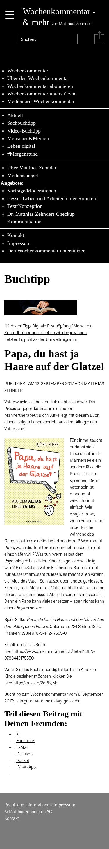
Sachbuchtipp (21, 123)
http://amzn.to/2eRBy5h (35, 682)
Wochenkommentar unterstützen (41, 94)
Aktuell (15, 115)
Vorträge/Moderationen (31, 190)
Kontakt (15, 235)
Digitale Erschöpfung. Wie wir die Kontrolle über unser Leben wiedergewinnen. (48, 329)
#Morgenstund (22, 154)
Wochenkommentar (27, 71)
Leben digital (21, 146)
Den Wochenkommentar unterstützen (46, 251)
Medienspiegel (22, 175)
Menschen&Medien (28, 138)
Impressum (19, 243)
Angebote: (12, 183)
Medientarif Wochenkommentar (40, 101)
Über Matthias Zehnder (31, 167)
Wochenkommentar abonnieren (40, 86)
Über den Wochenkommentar (38, 78)
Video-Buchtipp (24, 131)
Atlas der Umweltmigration (53, 339)
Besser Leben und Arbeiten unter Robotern (52, 198)
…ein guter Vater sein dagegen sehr (47, 701)
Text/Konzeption (24, 206)
